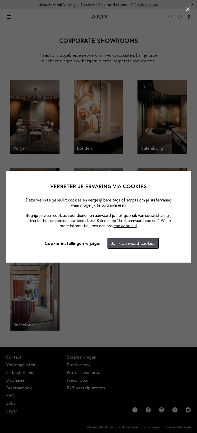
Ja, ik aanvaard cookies (133, 243)
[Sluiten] (188, 9)
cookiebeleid (125, 225)
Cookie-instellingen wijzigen (73, 243)
